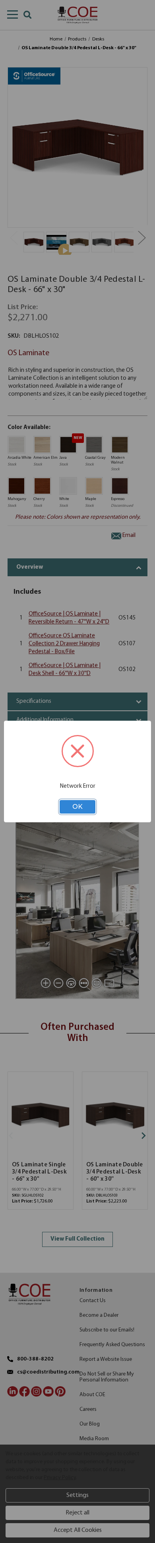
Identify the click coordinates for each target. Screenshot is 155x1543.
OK (77, 806)
